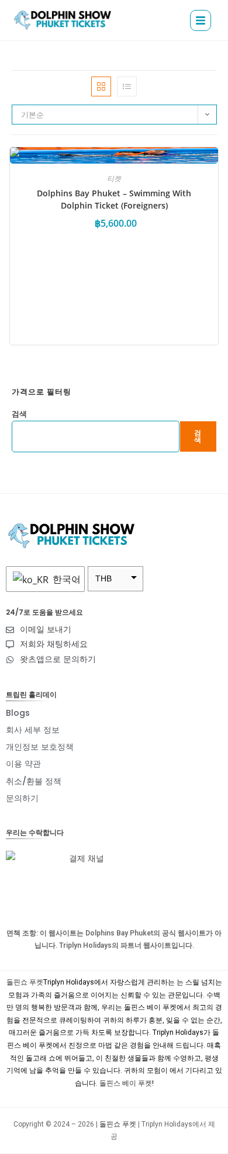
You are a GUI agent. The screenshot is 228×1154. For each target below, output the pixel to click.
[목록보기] (127, 86)
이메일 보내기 (45, 629)
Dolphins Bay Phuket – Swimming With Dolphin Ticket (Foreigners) (114, 199)
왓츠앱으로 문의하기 (58, 659)
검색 (19, 413)
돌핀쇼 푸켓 (24, 982)
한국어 (65, 579)
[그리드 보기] (101, 86)
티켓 (114, 178)
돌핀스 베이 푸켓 (125, 1083)
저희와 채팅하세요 (54, 644)
